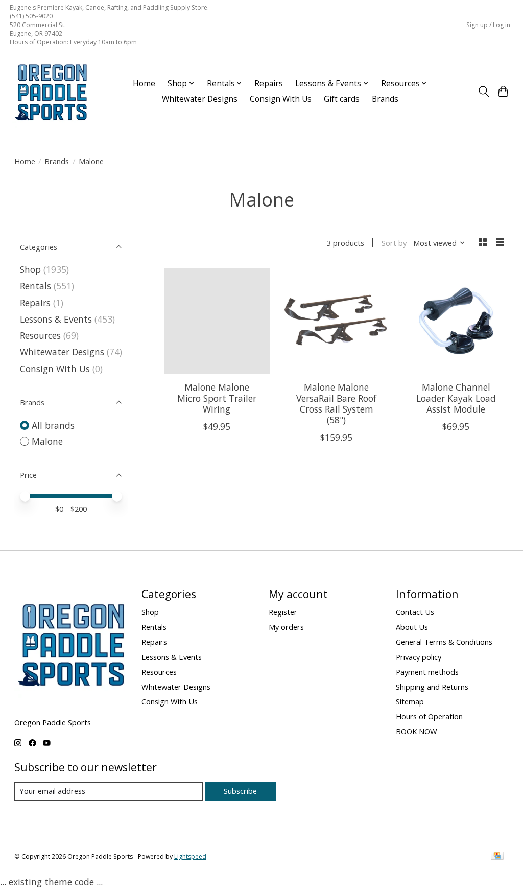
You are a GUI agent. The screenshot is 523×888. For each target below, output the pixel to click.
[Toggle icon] (483, 91)
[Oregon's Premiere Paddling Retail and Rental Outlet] (50, 91)
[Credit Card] (497, 857)
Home (144, 83)
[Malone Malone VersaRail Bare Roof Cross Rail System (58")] (336, 321)
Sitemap (410, 701)
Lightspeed (190, 856)
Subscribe (240, 791)
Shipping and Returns (432, 686)
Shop (30, 269)
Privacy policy (418, 657)
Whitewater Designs (199, 99)
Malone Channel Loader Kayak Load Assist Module (456, 398)
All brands (53, 425)
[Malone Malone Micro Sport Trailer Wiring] (217, 321)
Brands (385, 99)
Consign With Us (281, 99)
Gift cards (342, 99)
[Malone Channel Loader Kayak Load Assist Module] (456, 321)
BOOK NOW (416, 731)
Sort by (394, 243)
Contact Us (415, 612)
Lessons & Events (57, 319)
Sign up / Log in (488, 24)
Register (283, 612)
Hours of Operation (429, 716)
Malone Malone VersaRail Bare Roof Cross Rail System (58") (336, 403)
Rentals (35, 286)
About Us (412, 627)
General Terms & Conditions (444, 641)
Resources (40, 335)
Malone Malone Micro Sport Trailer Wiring (216, 398)
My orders (286, 627)
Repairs (268, 83)
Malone (47, 441)
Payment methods (427, 672)
